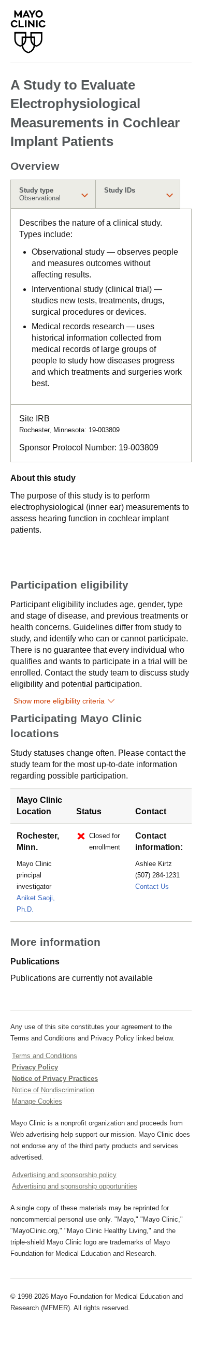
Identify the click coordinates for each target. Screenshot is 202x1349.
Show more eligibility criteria (59, 701)
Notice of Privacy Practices (55, 1078)
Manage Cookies (37, 1101)
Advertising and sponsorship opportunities (74, 1186)
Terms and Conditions (44, 1056)
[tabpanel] (101, 306)
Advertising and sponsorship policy (64, 1175)
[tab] (52, 194)
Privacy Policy (35, 1067)
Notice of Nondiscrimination (53, 1090)
